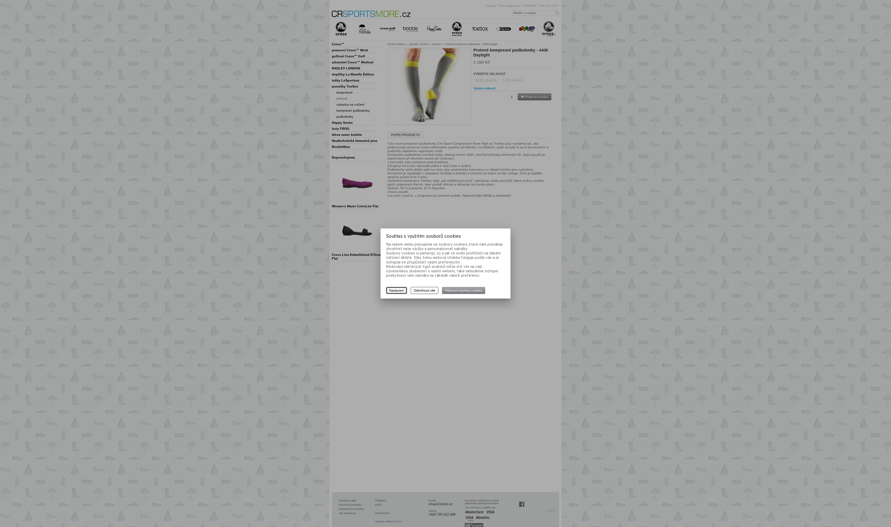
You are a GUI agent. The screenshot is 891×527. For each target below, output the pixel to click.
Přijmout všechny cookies (463, 290)
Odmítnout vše (424, 290)
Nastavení (396, 290)
